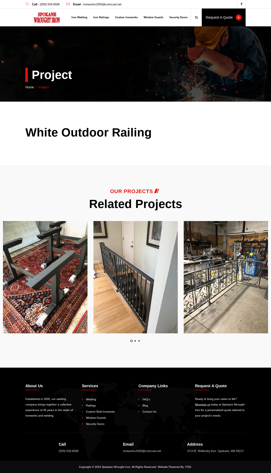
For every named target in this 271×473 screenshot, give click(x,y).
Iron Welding (79, 17)
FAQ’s (146, 399)
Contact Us (149, 411)
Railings (91, 405)
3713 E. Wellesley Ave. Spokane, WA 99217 (215, 451)
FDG (188, 466)
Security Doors (178, 17)
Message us (202, 404)
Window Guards (153, 17)
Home (29, 87)
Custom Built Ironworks (100, 411)
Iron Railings (101, 17)
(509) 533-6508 (68, 451)
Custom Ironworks (126, 17)
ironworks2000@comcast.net (142, 451)
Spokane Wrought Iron (116, 466)
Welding (91, 399)
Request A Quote (220, 17)
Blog (145, 405)
